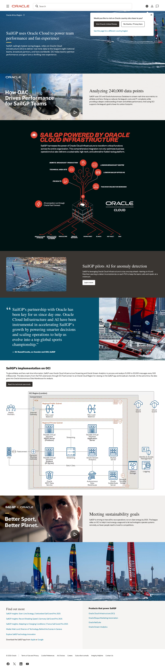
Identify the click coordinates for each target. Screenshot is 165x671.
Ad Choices (61, 655)
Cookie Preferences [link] (47, 655)
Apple (33, 639)
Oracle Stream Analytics (98, 627)
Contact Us (109, 655)
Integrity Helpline (97, 655)
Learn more (88, 282)
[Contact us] (157, 6)
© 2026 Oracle (11, 655)
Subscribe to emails (82, 655)
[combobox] (82, 6)
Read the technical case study (19, 384)
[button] (7, 6)
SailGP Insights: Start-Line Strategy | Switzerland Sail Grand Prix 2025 (33, 613)
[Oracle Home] (20, 6)
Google (40, 639)
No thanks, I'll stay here (133, 24)
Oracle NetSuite (95, 622)
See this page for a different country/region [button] (111, 31)
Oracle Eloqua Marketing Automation (103, 618)
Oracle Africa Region (14, 15)
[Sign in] (152, 6)
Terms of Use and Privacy (30, 655)
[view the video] (41, 97)
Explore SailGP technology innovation (21, 634)
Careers (70, 655)
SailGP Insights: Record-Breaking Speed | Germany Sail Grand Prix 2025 (34, 618)
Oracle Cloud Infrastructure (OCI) (102, 613)
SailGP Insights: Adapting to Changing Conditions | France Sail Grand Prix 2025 (37, 624)
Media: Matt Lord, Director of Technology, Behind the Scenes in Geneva (34, 629)
